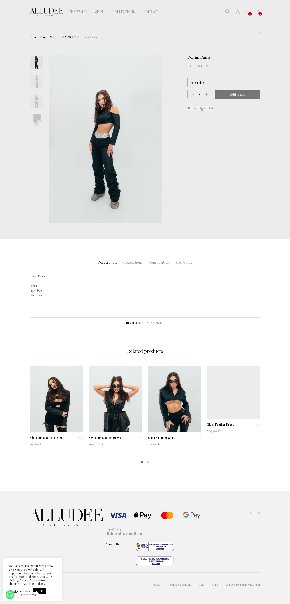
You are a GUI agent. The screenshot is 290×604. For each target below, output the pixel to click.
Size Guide (184, 262)
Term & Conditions (179, 584)
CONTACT (150, 11)
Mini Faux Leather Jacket (46, 438)
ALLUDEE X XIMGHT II (152, 323)
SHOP (99, 11)
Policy (156, 584)
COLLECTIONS (123, 11)
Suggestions (133, 262)
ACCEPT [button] (40, 590)
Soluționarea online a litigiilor (243, 584)
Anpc (215, 584)
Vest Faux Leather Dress (105, 438)
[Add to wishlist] (81, 438)
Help (201, 584)
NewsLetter (113, 544)
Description (107, 262)
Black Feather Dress (220, 424)
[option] (105, 139)
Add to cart (237, 94)
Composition (159, 262)
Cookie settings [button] (20, 591)
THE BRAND (78, 11)
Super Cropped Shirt (161, 438)
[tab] (107, 262)
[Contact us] (10, 594)
